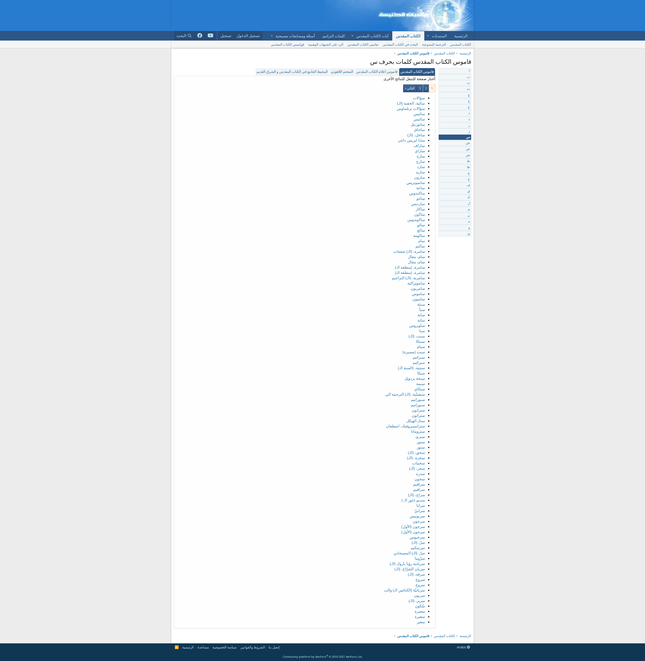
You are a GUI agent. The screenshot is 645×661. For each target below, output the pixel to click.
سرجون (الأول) (413, 526)
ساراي (420, 150)
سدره (420, 473)
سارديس (418, 203)
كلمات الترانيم (333, 35)
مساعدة (203, 647)
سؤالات (419, 97)
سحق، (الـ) (416, 452)
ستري (420, 436)
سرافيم (419, 484)
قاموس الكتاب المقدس (417, 72)
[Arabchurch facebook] (200, 36)
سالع (421, 230)
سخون (419, 478)
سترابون (418, 410)
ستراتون (418, 415)
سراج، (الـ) (416, 494)
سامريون (418, 288)
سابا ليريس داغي (411, 140)
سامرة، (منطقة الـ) (410, 267)
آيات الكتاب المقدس (372, 35)
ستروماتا (418, 431)
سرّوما (420, 558)
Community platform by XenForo (323, 656)
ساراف (419, 145)
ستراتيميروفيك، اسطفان (405, 425)
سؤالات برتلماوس (411, 108)
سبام (421, 346)
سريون (419, 595)
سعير (421, 621)
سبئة (421, 304)
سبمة (420, 383)
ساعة (420, 187)
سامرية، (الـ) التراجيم (408, 277)
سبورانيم (418, 399)
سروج (420, 579)
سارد (421, 166)
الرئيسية (460, 35)
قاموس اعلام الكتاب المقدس (377, 72)
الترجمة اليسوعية (434, 44)
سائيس (419, 113)
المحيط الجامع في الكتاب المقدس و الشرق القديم (292, 72)
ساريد (420, 171)
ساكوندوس (416, 219)
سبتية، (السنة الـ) (411, 367)
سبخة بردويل (415, 378)
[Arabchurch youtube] (210, 36)
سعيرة (420, 611)
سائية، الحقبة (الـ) (411, 103)
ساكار (420, 208)
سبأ (422, 309)
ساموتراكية (416, 283)
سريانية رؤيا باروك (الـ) (407, 563)
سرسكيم (418, 547)
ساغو (420, 198)
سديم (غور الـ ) (413, 499)
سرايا (420, 505)
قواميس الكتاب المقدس (287, 44)
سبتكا (420, 341)
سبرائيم (419, 357)
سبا (422, 330)
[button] (427, 36)
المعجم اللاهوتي (342, 72)
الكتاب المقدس (408, 35)
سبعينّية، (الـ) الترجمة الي (405, 394)
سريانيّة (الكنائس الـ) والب (404, 589)
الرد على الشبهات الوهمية (325, 44)
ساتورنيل (418, 124)
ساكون (419, 214)
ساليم (420, 245)
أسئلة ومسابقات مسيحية (295, 35)
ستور (421, 441)
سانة (421, 314)
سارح (420, 161)
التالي (411, 88)
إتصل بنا (274, 647)
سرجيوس (417, 537)
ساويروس (417, 325)
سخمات (418, 462)
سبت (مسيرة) (414, 351)
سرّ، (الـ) (418, 542)
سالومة (419, 235)
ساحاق (419, 129)
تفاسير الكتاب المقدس (363, 44)
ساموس (418, 293)
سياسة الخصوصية (224, 647)
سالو (421, 224)
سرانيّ (419, 510)
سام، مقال (416, 256)
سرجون (419, 521)
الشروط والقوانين (252, 647)
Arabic (462, 647)
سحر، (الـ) (417, 468)
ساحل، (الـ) (416, 134)
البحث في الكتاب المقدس (400, 44)
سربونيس (417, 515)
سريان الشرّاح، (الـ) (410, 568)
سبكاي (419, 388)
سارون (419, 177)
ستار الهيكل (415, 420)
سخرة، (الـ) (416, 457)
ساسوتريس (415, 182)
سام (421, 240)
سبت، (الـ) (417, 335)
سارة (421, 156)
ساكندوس (417, 193)
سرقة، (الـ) (416, 574)
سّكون (420, 605)
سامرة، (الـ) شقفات (409, 251)
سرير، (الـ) (417, 600)
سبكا (421, 372)
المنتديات (439, 35)
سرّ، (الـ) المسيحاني (409, 552)
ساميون (418, 298)
